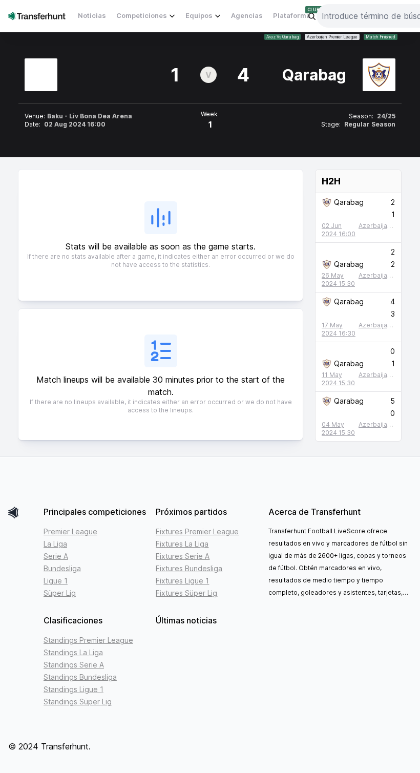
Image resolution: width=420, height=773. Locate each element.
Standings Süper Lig (78, 701)
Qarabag (349, 202)
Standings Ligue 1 (73, 689)
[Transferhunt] (21, 512)
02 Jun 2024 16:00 (338, 230)
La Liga (55, 543)
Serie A (56, 556)
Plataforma (291, 15)
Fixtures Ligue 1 (182, 580)
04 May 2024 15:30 (338, 428)
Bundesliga (62, 568)
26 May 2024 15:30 (338, 279)
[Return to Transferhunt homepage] (37, 15)
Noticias (92, 15)
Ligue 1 (56, 580)
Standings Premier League (88, 640)
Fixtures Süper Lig (186, 593)
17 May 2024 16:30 (338, 329)
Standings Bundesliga (80, 677)
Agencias (247, 15)
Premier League (70, 531)
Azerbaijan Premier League (332, 36)
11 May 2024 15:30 (338, 379)
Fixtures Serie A (182, 556)
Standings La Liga (73, 652)
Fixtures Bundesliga (189, 568)
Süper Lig (60, 593)
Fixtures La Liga (182, 543)
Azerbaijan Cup (382, 225)
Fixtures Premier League (197, 531)
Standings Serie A (74, 664)
